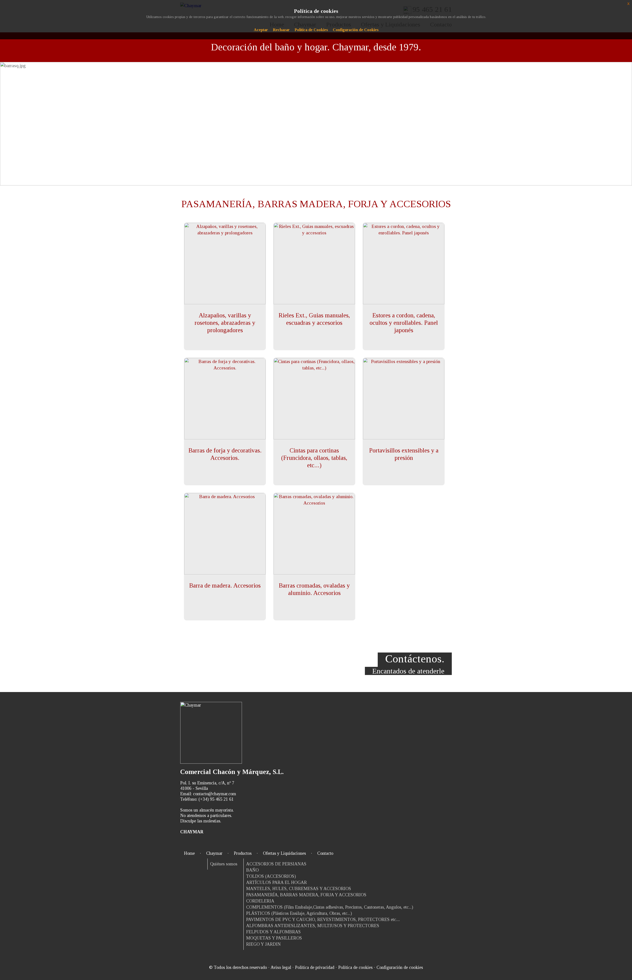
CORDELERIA (260, 900)
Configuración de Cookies (355, 30)
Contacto (325, 853)
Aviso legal (281, 967)
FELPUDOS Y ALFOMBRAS (273, 931)
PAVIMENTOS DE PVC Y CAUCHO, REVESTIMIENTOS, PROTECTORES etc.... (323, 919)
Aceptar (261, 30)
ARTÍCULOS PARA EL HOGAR (276, 882)
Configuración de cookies (399, 967)
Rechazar (281, 30)
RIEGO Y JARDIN (263, 944)
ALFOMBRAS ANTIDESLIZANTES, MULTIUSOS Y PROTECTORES (312, 925)
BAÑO (252, 870)
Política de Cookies (311, 30)
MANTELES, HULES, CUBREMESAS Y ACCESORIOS (298, 888)
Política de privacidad (314, 967)
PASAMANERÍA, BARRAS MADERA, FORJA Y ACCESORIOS (306, 894)
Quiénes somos (223, 863)
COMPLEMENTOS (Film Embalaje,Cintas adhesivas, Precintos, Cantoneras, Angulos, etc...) (329, 907)
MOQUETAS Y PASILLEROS (274, 938)
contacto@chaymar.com (214, 793)
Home (189, 853)
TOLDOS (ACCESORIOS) (271, 876)
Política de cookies (355, 967)
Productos (243, 853)
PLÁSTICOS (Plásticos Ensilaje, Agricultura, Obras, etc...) (299, 913)
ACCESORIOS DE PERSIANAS (276, 863)
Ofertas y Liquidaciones (284, 853)
